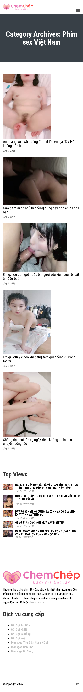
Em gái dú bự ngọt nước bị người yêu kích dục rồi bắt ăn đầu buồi (41, 276)
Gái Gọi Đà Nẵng (21, 634)
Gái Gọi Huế (18, 638)
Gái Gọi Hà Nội (19, 630)
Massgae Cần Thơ (22, 647)
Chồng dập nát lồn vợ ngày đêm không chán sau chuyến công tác (37, 442)
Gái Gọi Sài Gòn (20, 625)
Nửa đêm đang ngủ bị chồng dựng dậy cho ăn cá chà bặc (41, 210)
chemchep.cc (37, 602)
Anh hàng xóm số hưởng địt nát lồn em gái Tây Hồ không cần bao (38, 143)
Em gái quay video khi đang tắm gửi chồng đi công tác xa (39, 359)
